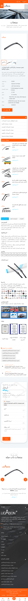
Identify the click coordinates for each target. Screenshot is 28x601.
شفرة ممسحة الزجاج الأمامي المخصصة (11, 350)
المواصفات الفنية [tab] (13, 218)
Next (25, 479)
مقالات (2, 552)
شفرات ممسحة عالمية (7, 123)
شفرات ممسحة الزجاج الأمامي (7, 565)
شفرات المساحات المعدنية (8, 127)
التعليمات (3, 547)
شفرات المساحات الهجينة (7, 130)
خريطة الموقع (15, 591)
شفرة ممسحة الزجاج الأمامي (9, 355)
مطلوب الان (5, 110)
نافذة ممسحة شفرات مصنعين (7, 573)
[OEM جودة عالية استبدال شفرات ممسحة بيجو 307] (14, 474)
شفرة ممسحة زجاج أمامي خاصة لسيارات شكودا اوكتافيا (14, 403)
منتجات (2, 541)
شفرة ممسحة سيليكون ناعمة (9, 358)
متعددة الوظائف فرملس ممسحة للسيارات (9, 567)
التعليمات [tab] (21, 218)
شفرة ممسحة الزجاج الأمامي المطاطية (11, 360)
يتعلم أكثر (13, 497)
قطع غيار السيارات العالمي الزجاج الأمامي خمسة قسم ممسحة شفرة (19, 181)
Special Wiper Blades (12, 25)
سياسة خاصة (3, 555)
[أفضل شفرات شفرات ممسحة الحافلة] (6, 160)
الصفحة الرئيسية (4, 536)
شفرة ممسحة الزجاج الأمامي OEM (10, 353)
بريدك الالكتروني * (8, 421)
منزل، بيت (3, 25)
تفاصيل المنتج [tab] (5, 218)
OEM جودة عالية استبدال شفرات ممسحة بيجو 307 (14, 489)
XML (20, 591)
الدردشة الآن (14, 598)
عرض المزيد (14, 149)
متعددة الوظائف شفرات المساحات (10, 120)
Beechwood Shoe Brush (11, 595)
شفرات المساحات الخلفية (8, 133)
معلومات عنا (3, 538)
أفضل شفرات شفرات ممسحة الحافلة (18, 156)
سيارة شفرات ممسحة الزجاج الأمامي (8, 562)
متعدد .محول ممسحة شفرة (6, 581)
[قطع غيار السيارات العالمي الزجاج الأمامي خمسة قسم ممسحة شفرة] (6, 184)
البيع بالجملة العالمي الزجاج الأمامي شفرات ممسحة (19, 193)
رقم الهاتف (6, 415)
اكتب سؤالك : (7, 427)
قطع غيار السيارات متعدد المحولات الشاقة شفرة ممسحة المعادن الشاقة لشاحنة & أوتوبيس (19, 169)
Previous (2, 479)
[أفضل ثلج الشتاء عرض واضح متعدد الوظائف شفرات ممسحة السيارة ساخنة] (6, 148)
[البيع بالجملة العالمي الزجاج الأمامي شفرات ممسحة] (6, 197)
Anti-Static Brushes (22, 595)
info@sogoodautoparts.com (15, 523)
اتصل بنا (2, 549)
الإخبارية (2, 544)
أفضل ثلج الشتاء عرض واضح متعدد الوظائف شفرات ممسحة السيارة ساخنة (19, 145)
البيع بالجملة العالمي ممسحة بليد (7, 578)
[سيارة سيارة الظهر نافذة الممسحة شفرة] (6, 209)
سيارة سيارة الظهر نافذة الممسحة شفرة (19, 205)
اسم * (5, 408)
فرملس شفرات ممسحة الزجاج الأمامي (9, 576)
